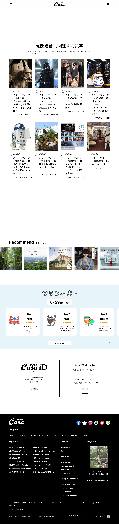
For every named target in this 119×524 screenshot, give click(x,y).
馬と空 (63, 451)
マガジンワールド (13, 505)
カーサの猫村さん (66, 448)
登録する (84, 388)
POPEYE (24, 503)
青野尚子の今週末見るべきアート (19, 451)
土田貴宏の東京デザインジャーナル (44, 451)
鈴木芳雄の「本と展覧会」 (41, 455)
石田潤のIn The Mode (40, 461)
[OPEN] (11, 4)
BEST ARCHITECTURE (68, 485)
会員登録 (34, 388)
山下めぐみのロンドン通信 (17, 461)
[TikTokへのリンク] (96, 423)
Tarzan (62, 503)
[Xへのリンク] (84, 423)
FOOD (55, 436)
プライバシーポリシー (81, 380)
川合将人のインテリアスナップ (43, 458)
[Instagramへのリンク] (90, 423)
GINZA (41, 503)
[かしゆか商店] (86, 258)
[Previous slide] (35, 274)
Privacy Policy (20, 509)
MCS (97, 503)
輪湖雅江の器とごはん (40, 448)
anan (10, 503)
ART (47, 436)
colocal (69, 503)
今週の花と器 (65, 470)
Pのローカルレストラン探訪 (42, 465)
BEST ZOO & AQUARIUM (69, 495)
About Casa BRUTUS (97, 480)
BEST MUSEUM (66, 492)
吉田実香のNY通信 (14, 458)
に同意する (84, 380)
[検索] (108, 4)
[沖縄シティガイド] (60, 258)
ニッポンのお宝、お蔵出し (41, 468)
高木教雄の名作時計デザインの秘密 (20, 468)
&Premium (55, 503)
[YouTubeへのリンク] (102, 423)
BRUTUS (16, 503)
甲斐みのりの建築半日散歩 (17, 448)
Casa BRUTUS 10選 (67, 466)
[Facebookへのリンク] (78, 423)
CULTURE (85, 436)
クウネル (85, 503)
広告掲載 (11, 509)
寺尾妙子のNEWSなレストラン (18, 455)
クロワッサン (32, 503)
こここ (92, 503)
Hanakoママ (77, 503)
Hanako (47, 503)
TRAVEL (64, 436)
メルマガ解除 (85, 393)
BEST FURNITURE (67, 488)
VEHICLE (74, 436)
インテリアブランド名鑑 (16, 472)
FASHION (22, 436)
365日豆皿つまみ (66, 463)
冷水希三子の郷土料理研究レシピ (43, 472)
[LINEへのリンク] (108, 423)
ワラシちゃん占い (66, 473)
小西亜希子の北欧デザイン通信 (18, 465)
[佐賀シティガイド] (35, 258)
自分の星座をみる (59, 343)
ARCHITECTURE (36, 436)
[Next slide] (83, 274)
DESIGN (12, 436)
